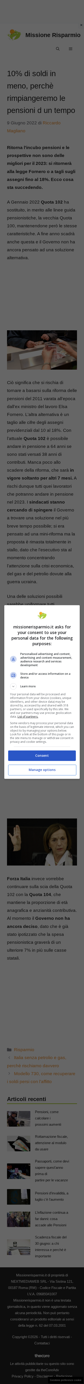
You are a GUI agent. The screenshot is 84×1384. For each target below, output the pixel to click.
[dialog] (42, 692)
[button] (42, 686)
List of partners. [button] (28, 717)
